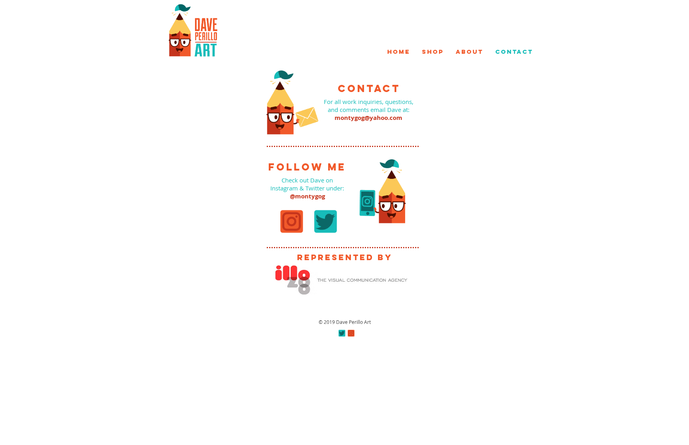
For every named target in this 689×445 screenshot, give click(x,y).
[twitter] (342, 333)
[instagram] (351, 333)
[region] (192, 30)
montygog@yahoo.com (368, 118)
